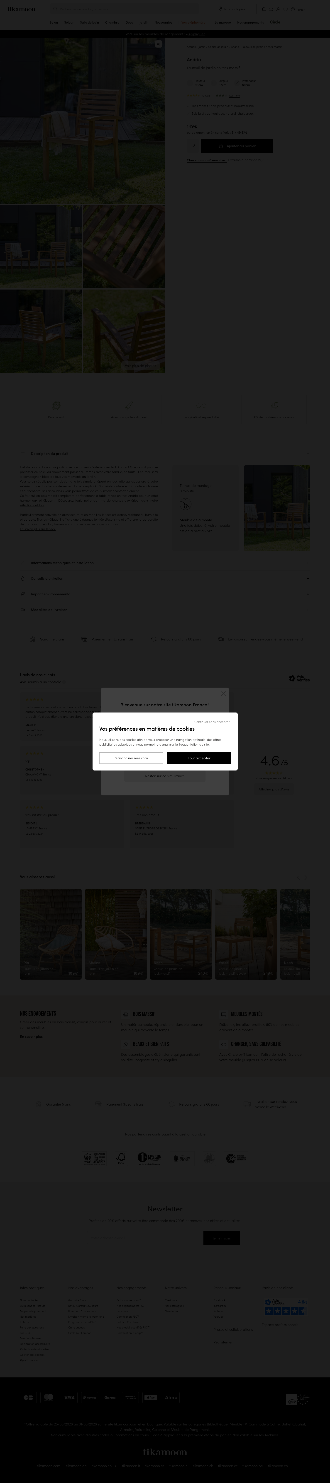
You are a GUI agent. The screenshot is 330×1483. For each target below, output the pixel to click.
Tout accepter (199, 758)
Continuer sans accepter (212, 722)
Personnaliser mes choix (131, 758)
